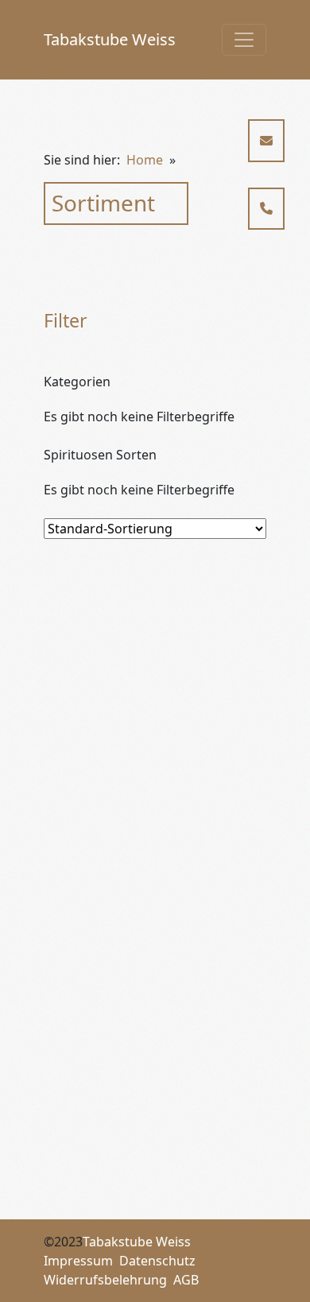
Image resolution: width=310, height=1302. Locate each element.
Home (144, 160)
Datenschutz (157, 1260)
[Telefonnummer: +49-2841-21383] (266, 209)
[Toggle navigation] (244, 40)
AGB (186, 1279)
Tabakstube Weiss (110, 39)
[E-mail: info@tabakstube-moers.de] (266, 140)
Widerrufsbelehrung (105, 1279)
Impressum (78, 1260)
